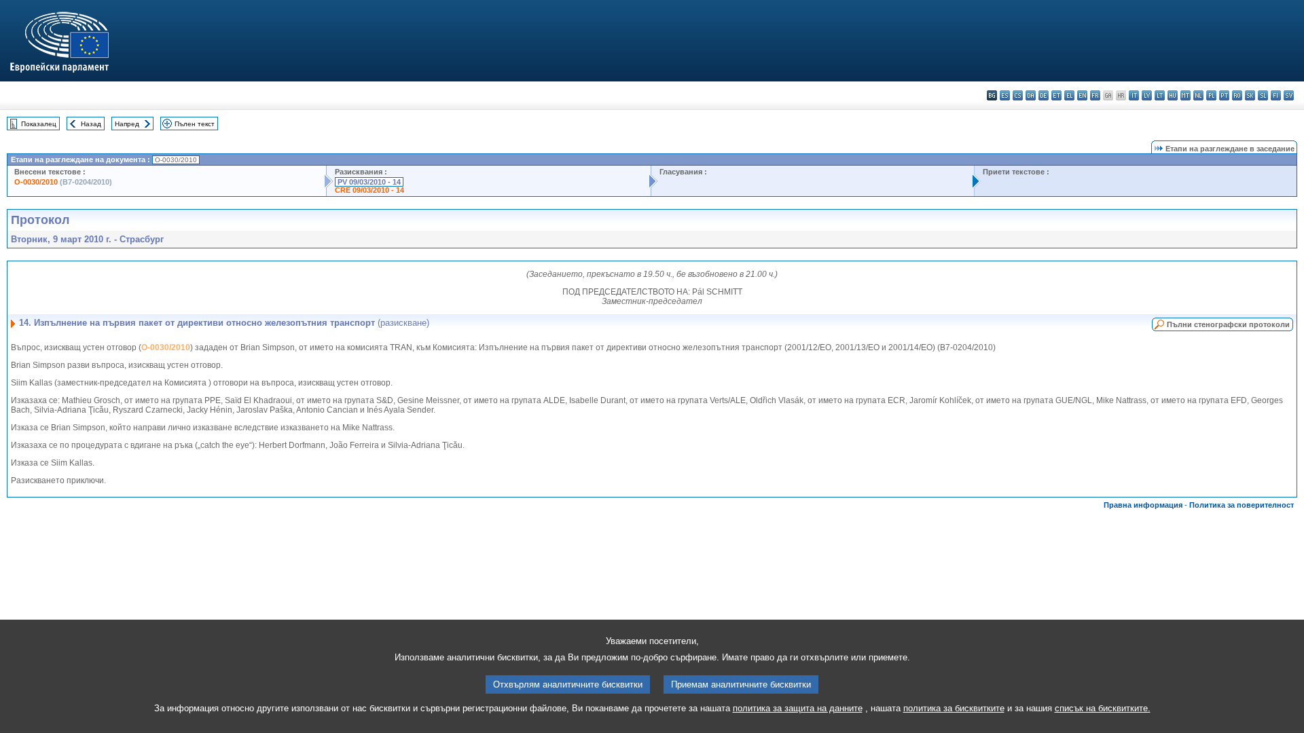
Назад (91, 124)
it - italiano (1134, 95)
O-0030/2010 (36, 182)
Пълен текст (195, 124)
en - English (1082, 95)
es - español (1005, 95)
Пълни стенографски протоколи (1228, 324)
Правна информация (1143, 505)
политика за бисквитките (953, 708)
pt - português (1224, 95)
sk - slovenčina (1250, 95)
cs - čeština (1018, 95)
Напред (127, 124)
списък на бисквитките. (1103, 708)
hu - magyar (1172, 95)
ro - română (1237, 95)
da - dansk (1031, 95)
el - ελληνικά (1069, 95)
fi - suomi (1276, 95)
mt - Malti (1185, 95)
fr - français (1095, 95)
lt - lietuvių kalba (1160, 95)
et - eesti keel (1056, 95)
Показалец (38, 124)
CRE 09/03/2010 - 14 (369, 190)
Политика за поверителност (1241, 505)
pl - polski (1211, 95)
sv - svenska (1289, 95)
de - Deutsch (1043, 95)
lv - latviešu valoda (1147, 95)
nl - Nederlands (1198, 95)
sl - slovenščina (1263, 95)
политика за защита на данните (798, 708)
